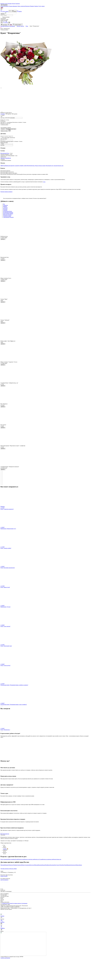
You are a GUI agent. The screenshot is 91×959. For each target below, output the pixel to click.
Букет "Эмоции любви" (6, 547)
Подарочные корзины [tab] (8, 212)
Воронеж (40, 865)
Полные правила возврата (6, 191)
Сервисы (36, 6)
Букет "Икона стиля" (5, 586)
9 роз (16, 859)
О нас (5, 3)
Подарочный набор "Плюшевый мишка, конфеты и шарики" (14, 684)
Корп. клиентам (21, 6)
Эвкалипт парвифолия (6, 158)
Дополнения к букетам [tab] (8, 217)
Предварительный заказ (11, 128)
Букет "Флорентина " (5, 729)
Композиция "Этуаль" (6, 606)
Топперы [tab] (5, 210)
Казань (43, 865)
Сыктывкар (4, 24)
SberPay (22, 165)
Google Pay (17, 165)
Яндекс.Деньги (35, 165)
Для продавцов (4, 4)
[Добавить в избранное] (9, 131)
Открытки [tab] (5, 205)
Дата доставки (4, 138)
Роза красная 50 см (5, 153)
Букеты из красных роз (48, 859)
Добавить (3, 239)
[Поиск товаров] (2, 22)
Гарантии (17, 3)
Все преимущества (5, 833)
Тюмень (15, 865)
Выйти (20, 11)
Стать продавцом (4, 6)
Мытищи (3, 865)
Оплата (13, 3)
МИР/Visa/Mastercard (5, 165)
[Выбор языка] (2, 7)
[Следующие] (2, 473)
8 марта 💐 (5, 848)
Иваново (69, 865)
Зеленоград (73, 865)
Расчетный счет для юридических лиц (54, 165)
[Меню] (9, 22)
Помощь (32, 6)
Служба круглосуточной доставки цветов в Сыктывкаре (14, 903)
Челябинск (47, 865)
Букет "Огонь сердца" (6, 665)
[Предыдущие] (1, 473)
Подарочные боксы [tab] (7, 211)
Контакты (27, 6)
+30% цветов (8, 113)
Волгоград (32, 865)
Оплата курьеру (42, 165)
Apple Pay (12, 165)
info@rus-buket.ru (4, 879)
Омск (65, 865)
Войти (15, 11)
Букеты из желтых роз (29, 859)
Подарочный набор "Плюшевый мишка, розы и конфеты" (14, 704)
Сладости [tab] (5, 207)
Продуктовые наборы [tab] (8, 213)
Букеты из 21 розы (38, 859)
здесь (44, 181)
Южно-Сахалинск (25, 865)
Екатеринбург (53, 865)
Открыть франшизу (13, 6)
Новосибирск (79, 865)
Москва (36, 865)
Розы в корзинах (4, 859)
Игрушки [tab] (5, 208)
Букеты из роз (21, 859)
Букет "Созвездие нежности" (7, 508)
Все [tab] (4, 204)
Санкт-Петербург (60, 865)
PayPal (29, 165)
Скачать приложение (5, 957)
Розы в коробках (11, 859)
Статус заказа (41, 6)
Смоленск (19, 865)
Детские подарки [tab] (7, 216)
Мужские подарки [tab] (7, 214)
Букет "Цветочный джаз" (6, 645)
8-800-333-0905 (4, 876)
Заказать (3, 128)
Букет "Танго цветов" (5, 626)
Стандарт (3, 113)
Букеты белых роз (57, 859)
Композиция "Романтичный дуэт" (8, 528)
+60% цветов (14, 113)
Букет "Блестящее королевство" (8, 567)
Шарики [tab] (5, 206)
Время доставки (4, 142)
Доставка (9, 3)
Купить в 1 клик (4, 130)
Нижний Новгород (9, 865)
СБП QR (26, 165)
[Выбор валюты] (1, 9)
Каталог (2, 3)
